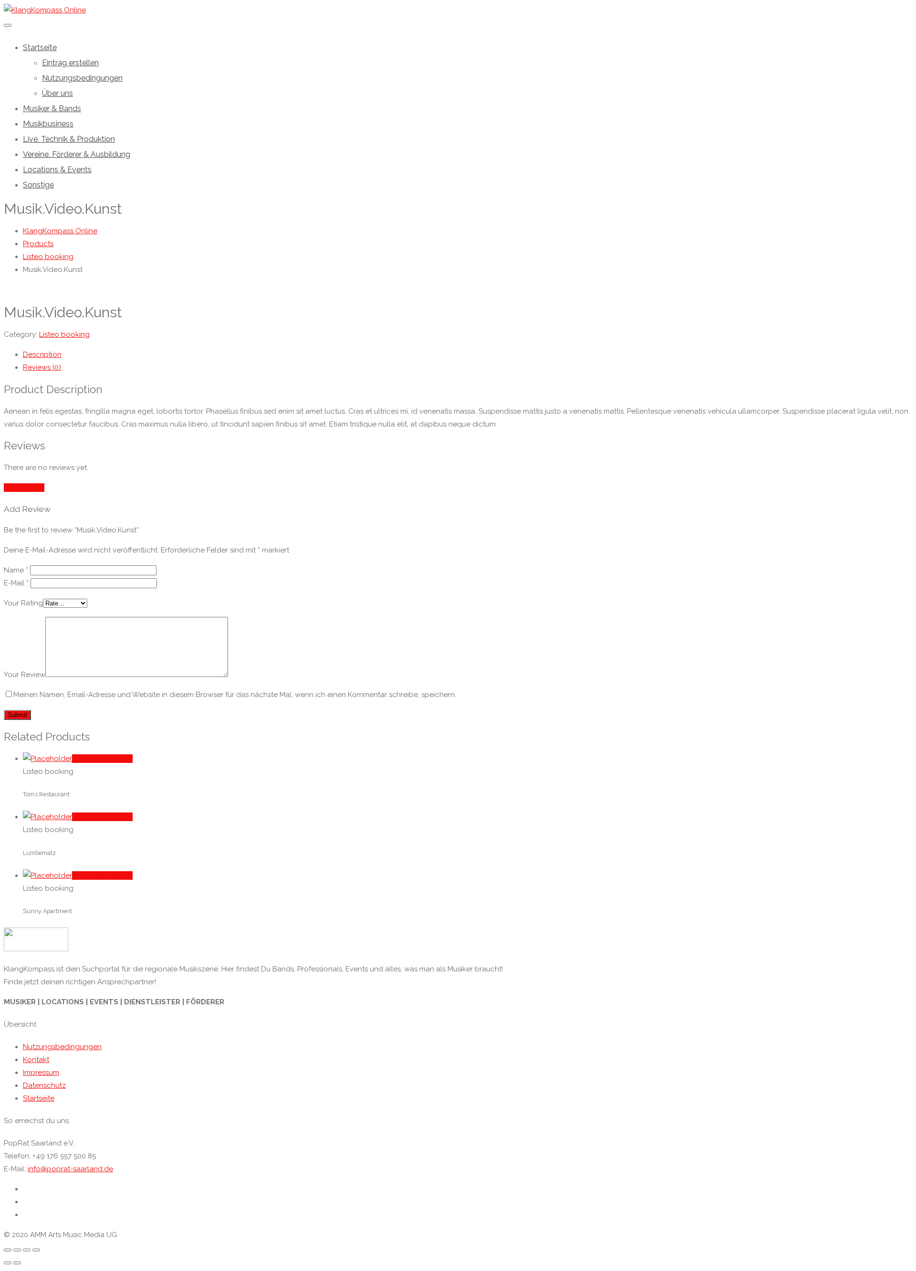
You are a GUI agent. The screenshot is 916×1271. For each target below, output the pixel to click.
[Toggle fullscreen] (27, 1250)
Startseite (40, 47)
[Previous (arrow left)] (7, 1262)
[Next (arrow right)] (17, 1262)
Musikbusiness (48, 123)
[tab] (467, 354)
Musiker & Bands (52, 108)
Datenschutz (44, 1085)
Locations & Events (57, 169)
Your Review (24, 674)
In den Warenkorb (102, 758)
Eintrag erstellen (70, 62)
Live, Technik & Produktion (69, 139)
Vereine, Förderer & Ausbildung (76, 154)
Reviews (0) (42, 367)
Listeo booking (64, 334)
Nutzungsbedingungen (82, 78)
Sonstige (38, 184)
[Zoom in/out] (36, 1250)
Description (42, 354)
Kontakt (36, 1059)
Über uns (57, 93)
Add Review (24, 487)
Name (16, 570)
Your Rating (23, 603)
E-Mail (16, 583)
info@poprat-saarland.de (70, 1169)
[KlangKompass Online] (45, 10)
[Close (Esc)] (7, 1250)
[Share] (17, 1250)
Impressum (41, 1072)
